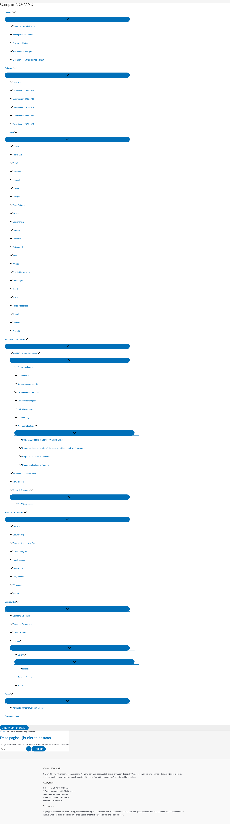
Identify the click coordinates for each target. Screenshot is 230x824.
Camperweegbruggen (26, 401)
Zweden (16, 230)
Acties (7, 694)
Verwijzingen (18, 482)
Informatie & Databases (15, 339)
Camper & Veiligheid (21, 616)
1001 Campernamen (26, 409)
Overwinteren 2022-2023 (23, 99)
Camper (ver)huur (20, 568)
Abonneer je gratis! (14, 727)
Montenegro (18, 281)
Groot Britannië (19, 205)
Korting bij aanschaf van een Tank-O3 (29, 708)
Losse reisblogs (19, 82)
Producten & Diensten (14, 512)
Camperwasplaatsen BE (27, 384)
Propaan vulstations (25, 426)
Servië (15, 289)
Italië (15, 255)
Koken (20, 655)
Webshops (17, 585)
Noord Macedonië (20, 306)
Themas (16, 641)
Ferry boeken (18, 577)
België (15, 163)
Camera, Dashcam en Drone (25, 543)
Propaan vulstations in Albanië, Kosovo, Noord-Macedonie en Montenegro (53, 448)
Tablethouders (19, 560)
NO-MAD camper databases (25, 353)
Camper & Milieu (20, 633)
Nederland (17, 155)
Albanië (16, 314)
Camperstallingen (25, 367)
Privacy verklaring (20, 43)
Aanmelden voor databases (24, 473)
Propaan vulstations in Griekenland (37, 457)
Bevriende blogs (12, 716)
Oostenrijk (17, 239)
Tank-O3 (16, 526)
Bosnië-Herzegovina (21, 272)
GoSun (16, 594)
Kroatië (16, 264)
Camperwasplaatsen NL (27, 376)
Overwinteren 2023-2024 (23, 107)
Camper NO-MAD (17, 5)
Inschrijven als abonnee (23, 35)
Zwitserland (18, 247)
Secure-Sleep (18, 535)
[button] (14, 12)
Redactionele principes (22, 51)
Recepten (26, 669)
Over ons (8, 12)
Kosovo (16, 297)
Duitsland (17, 172)
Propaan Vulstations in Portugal (35, 465)
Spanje (16, 188)
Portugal (16, 197)
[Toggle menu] (67, 19)
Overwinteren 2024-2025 (23, 116)
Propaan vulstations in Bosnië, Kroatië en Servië (42, 440)
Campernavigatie (24, 418)
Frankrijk (16, 180)
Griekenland (18, 323)
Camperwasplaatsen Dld (28, 392)
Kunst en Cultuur (24, 677)
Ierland (16, 214)
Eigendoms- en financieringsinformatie (29, 60)
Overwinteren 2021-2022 (23, 91)
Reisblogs (9, 68)
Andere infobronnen (21, 490)
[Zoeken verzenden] (28, 748)
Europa (16, 146)
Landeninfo (9, 132)
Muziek (20, 686)
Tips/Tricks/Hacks (24, 504)
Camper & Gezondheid (22, 624)
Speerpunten (10, 602)
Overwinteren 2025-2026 (23, 124)
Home (2, 732)
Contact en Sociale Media (24, 26)
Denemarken (18, 222)
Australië (16, 331)
